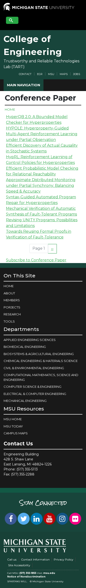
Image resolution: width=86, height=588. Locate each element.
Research (12, 314)
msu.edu (49, 573)
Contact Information (35, 559)
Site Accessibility (19, 565)
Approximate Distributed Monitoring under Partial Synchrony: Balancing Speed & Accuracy (40, 186)
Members (12, 300)
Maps (64, 74)
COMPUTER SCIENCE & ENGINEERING (32, 386)
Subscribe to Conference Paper (36, 260)
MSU (51, 74)
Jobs (76, 74)
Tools (9, 321)
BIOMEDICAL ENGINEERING (25, 347)
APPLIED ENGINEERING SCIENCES (30, 340)
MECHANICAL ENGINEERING (25, 401)
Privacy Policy (63, 559)
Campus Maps (16, 433)
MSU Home (13, 419)
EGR (40, 74)
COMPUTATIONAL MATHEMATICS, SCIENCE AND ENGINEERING (41, 377)
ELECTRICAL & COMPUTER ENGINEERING (35, 394)
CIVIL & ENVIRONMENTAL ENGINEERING (34, 368)
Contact (25, 74)
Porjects (12, 307)
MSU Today (13, 426)
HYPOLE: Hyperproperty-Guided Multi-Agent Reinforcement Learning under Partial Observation (41, 134)
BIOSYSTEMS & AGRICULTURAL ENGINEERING (39, 354)
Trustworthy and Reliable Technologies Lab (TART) (41, 64)
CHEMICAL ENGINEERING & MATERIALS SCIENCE (41, 361)
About (9, 293)
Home (10, 109)
